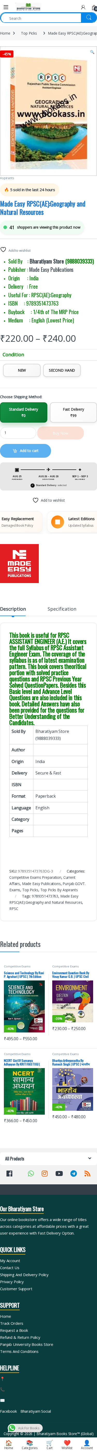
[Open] (6, 7)
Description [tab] (13, 609)
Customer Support (16, 1288)
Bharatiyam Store (47, 261)
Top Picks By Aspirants (59, 889)
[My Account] (83, 7)
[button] (92, 52)
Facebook (8, 1411)
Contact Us (9, 1267)
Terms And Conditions (19, 1351)
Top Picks (29, 33)
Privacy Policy (12, 1281)
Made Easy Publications (51, 269)
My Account (10, 1260)
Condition (13, 355)
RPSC (13, 908)
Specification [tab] (62, 609)
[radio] (22, 370)
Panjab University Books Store (26, 1344)
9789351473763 (45, 896)
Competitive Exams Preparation (35, 877)
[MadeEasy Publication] (19, 563)
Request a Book (14, 1330)
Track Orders (11, 1323)
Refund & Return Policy (20, 1337)
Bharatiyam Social (35, 1411)
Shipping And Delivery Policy (24, 1274)
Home (5, 33)
